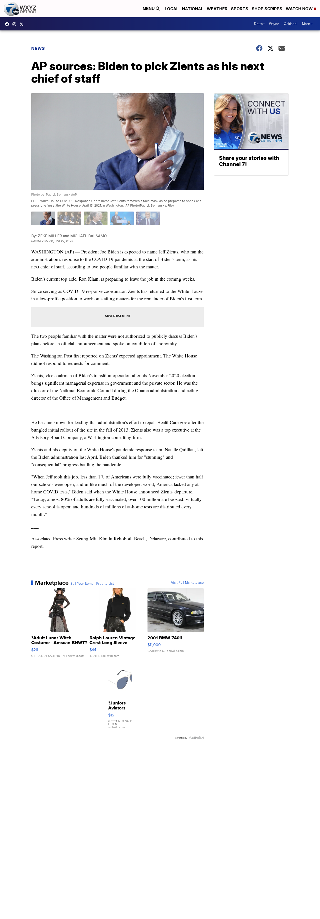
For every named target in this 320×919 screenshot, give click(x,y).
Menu (149, 8)
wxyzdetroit (8, 24)
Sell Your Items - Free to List (92, 583)
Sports (239, 8)
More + (307, 23)
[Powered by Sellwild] (196, 738)
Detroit (259, 23)
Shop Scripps (267, 8)
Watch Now (300, 8)
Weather (217, 8)
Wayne (274, 23)
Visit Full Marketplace (187, 582)
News (38, 48)
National (192, 8)
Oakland (290, 23)
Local (171, 8)
